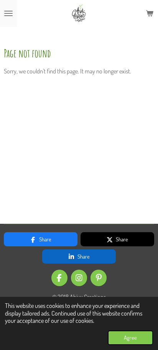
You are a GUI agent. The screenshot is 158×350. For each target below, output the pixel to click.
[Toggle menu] (8, 13)
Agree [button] (130, 337)
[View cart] (149, 13)
